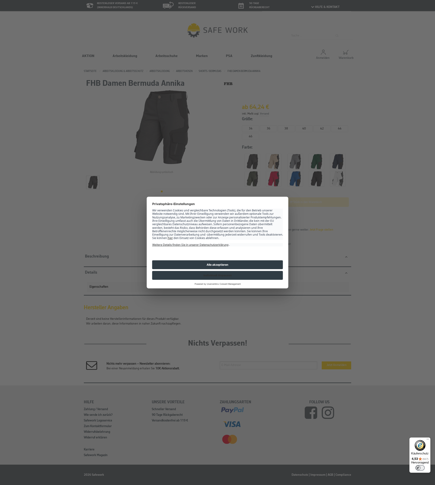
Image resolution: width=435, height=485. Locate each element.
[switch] (420, 468)
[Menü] (427, 440)
